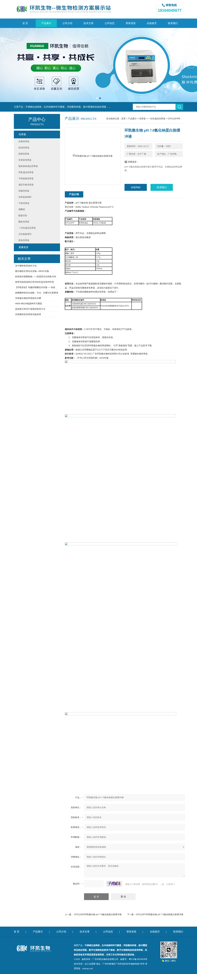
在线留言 (152, 23)
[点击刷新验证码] (114, 883)
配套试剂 (22, 215)
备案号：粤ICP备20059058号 (133, 959)
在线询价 (136, 187)
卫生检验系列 (24, 234)
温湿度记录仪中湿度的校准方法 (30, 309)
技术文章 (88, 23)
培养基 (142, 118)
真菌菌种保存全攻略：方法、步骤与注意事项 (36, 292)
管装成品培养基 (26, 172)
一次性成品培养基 (156, 118)
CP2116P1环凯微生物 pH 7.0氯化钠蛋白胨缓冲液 (159, 914)
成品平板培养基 (26, 184)
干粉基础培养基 (26, 178)
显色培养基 (23, 240)
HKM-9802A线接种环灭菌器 (28, 303)
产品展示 (46, 23)
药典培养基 (23, 141)
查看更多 (23, 247)
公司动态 (110, 23)
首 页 (25, 23)
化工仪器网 (90, 964)
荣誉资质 (131, 23)
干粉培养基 (23, 203)
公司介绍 (67, 23)
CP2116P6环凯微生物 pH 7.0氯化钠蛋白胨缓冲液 (98, 914)
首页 (123, 118)
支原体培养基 (24, 160)
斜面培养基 (23, 154)
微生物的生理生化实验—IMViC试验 (32, 271)
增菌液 (21, 209)
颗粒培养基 (23, 221)
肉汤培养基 (23, 147)
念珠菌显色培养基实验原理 (28, 314)
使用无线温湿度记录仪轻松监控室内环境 (34, 282)
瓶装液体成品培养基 (28, 166)
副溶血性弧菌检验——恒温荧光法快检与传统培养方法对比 (37, 276)
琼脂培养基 (23, 191)
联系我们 (173, 23)
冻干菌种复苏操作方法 (26, 265)
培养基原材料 (24, 197)
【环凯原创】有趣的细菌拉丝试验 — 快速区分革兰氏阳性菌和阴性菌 (37, 287)
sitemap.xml (87, 968)
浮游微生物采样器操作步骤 (28, 298)
